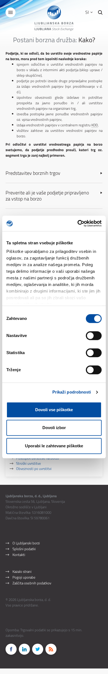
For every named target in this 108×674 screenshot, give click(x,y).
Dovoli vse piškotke (54, 409)
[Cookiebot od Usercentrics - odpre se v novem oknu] (78, 223)
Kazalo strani (22, 571)
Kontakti (18, 554)
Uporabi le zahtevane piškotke (54, 445)
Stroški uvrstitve (28, 463)
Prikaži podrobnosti (71, 392)
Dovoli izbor (54, 427)
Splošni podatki (24, 549)
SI (87, 12)
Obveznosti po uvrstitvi (34, 468)
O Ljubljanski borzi (26, 543)
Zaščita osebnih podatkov (31, 583)
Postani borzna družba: (45, 40)
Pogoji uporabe (23, 577)
